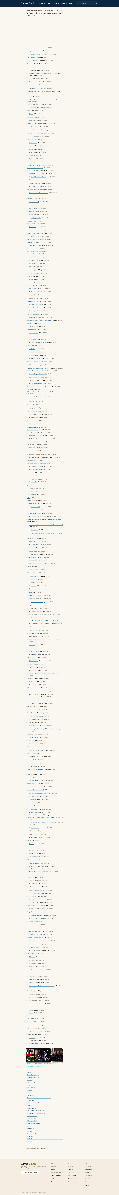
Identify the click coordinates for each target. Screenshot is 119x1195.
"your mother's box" (34, 107)
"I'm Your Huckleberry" (37, 384)
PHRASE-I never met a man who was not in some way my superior (45, 1139)
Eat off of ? (30, 1131)
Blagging (29, 221)
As (28, 566)
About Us (70, 1166)
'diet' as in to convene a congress (36, 1043)
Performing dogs (33, 333)
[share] (47, 1050)
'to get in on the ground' (35, 915)
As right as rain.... (32, 605)
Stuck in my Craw (34, 298)
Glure (28, 498)
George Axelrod (31, 249)
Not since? (30, 664)
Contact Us (71, 1172)
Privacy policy (88, 1172)
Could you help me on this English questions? (39, 321)
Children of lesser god (35, 236)
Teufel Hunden (31, 831)
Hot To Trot (32, 349)
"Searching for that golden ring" (36, 769)
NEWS (29, 1072)
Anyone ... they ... (31, 1095)
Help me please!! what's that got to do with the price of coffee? (44, 520)
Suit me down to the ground (35, 362)
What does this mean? (35, 691)
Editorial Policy (72, 1182)
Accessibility (88, 1175)
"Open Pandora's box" (33, 314)
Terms (86, 1182)
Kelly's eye (33, 685)
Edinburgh (32, 645)
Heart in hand (31, 1088)
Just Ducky (32, 488)
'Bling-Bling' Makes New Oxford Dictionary (39, 674)
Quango (29, 1080)
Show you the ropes (32, 251)
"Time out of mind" (34, 863)
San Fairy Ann (33, 551)
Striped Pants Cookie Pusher (36, 173)
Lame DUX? (34, 809)
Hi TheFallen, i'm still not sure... (36, 1111)
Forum (52, 1182)
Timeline (70, 1169)
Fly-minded (34, 766)
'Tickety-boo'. (31, 983)
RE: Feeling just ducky (36, 470)
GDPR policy (88, 1166)
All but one (30, 954)
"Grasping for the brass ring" (37, 311)
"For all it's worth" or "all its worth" (38, 620)
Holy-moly (30, 1093)
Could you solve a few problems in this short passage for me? (43, 100)
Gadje (30, 592)
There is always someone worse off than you (39, 1098)
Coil (30, 96)
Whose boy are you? (34, 857)
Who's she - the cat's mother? (37, 750)
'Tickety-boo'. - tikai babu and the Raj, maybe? (41, 986)
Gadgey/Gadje (31, 589)
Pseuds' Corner (31, 1082)
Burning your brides (36, 218)
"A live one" (30, 389)
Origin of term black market (35, 368)
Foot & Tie (30, 323)
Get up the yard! (33, 710)
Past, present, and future (34, 557)
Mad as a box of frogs (33, 285)
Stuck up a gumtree (32, 430)
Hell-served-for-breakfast (34, 301)
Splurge (31, 149)
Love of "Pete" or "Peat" (33, 694)
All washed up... (33, 541)
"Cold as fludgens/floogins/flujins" (38, 374)
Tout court (32, 67)
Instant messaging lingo (35, 1004)
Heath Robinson (33, 716)
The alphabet (32, 227)
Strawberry (30, 1136)
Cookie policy (88, 1169)
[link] (28, 1051)
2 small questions (33, 414)
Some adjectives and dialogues (35, 442)
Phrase (31, 114)
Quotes (71, 3)
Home (27, 1148)
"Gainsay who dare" (32, 573)
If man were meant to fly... (34, 595)
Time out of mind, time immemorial (40, 871)
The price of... (34, 530)
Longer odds (32, 257)
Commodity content (34, 79)
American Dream (32, 1116)
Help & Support (72, 1175)
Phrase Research (72, 1178)
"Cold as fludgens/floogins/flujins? (36, 371)
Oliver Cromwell (33, 661)
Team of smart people (33, 1075)
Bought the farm (31, 896)
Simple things (31, 205)
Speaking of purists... (34, 757)
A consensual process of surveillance (39, 457)
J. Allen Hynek (31, 1126)
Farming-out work (34, 202)
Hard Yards (34, 997)
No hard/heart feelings (37, 186)
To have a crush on (36, 654)
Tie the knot (30, 740)
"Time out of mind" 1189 (37, 866)
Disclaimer (87, 1178)
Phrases (29, 276)
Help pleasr (32, 1038)
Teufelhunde (34, 837)
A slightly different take (37, 342)
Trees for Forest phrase (33, 1134)
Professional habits (32, 427)
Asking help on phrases (37, 703)
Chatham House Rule (33, 240)
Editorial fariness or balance (35, 938)
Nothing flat (30, 1018)
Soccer (29, 1105)
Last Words (63, 3)
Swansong (32, 424)
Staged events (31, 1085)
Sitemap (87, 1185)
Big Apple (33, 162)
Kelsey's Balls (31, 196)
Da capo (29, 775)
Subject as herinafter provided (35, 790)
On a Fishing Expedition (37, 893)
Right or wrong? (31, 1118)
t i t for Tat (34, 482)
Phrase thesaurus (56, 1172)
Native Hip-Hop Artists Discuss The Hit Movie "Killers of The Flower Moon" (38, 1051)
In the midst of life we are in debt (36, 815)
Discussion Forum (34, 1148)
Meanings (42, 3)
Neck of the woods (34, 947)
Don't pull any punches (33, 1123)
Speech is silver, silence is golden (38, 563)
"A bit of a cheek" (32, 57)
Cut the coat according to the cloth (38, 193)
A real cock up (33, 630)
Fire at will (30, 1141)
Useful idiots (30, 877)
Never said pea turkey (35, 136)
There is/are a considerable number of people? (40, 772)
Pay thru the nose (34, 127)
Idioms (48, 3)
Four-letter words (32, 734)
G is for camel (34, 230)
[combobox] (86, 3)
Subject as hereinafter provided (37, 793)
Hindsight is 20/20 (35, 507)
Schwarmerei (30, 1129)
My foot (31, 1010)
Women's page (31, 267)
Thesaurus (55, 3)
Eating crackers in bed (33, 1077)
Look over (33, 928)
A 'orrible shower (32, 812)
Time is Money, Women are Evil (35, 387)
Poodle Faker (32, 800)
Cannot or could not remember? (36, 165)
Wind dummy (31, 960)
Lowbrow (29, 1016)
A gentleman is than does (36, 88)
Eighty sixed (30, 260)
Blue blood (30, 1090)
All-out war (34, 451)
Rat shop (31, 844)
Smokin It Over (31, 140)
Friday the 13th (31, 461)
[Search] (96, 3)
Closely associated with (33, 783)
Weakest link (30, 1100)
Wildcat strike (34, 973)
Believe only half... (34, 1031)
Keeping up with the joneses (36, 909)
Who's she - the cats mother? (35, 747)
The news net (32, 495)
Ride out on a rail (33, 850)
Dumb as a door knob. (33, 242)
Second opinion (31, 1108)
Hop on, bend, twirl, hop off (35, 168)
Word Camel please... (34, 358)
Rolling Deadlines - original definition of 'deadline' (44, 729)
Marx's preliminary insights (38, 439)
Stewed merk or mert (33, 633)
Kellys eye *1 (30, 678)
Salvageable (30, 117)
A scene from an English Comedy (36, 1113)
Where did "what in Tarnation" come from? (40, 397)
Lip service (33, 586)
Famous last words (56, 1175)
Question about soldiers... (34, 1103)
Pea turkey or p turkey (33, 133)
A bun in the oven (34, 979)
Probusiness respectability (34, 931)
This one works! (35, 828)
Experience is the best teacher (37, 51)
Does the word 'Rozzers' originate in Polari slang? (40, 817)
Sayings (31, 408)
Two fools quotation (34, 780)
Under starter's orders (35, 513)
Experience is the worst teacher (39, 54)
